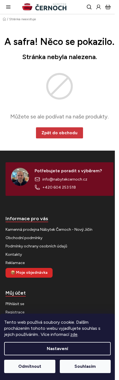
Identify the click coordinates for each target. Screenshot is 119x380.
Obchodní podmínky (24, 237)
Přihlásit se (15, 304)
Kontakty (14, 254)
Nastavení (57, 348)
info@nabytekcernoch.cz (64, 179)
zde (73, 334)
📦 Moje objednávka (29, 272)
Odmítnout (29, 366)
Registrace (15, 312)
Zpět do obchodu (59, 132)
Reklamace (15, 262)
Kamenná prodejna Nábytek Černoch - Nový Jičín (49, 229)
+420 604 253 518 (59, 187)
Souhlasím (85, 366)
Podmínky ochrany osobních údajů (36, 246)
